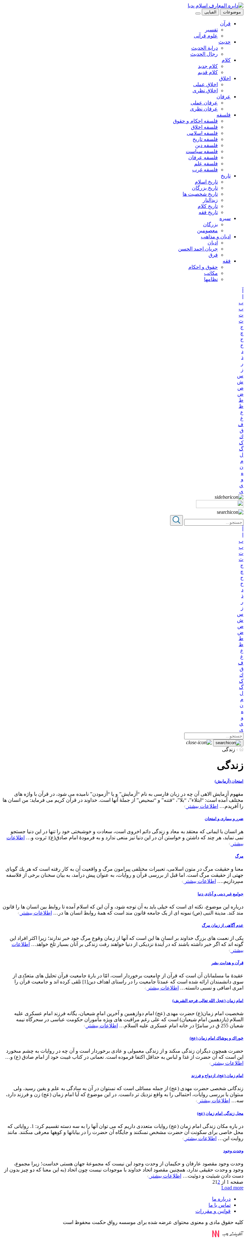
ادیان (213, 242)
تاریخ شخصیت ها (200, 194)
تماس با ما (220, 1205)
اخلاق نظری (205, 90)
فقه (227, 261)
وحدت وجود (233, 1150)
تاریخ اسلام (206, 182)
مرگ (239, 856)
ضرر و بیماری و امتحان (224, 818)
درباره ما (221, 1199)
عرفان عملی (204, 102)
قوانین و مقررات (213, 1211)
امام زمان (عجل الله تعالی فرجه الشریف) (207, 1000)
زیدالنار (210, 200)
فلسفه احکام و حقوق (195, 121)
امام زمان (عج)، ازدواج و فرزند (217, 1075)
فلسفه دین (206, 145)
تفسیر (211, 29)
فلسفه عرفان (203, 157)
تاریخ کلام (208, 206)
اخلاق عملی (205, 84)
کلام (226, 60)
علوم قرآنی (206, 35)
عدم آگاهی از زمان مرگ (222, 925)
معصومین (207, 230)
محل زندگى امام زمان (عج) (220, 1113)
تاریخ (226, 175)
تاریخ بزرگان (205, 188)
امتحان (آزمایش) (229, 781)
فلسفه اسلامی (202, 133)
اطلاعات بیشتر (201, 806)
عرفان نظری (204, 108)
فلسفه (224, 115)
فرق (213, 255)
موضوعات (232, 12)
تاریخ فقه (208, 212)
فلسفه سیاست (202, 151)
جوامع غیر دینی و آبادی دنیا (220, 894)
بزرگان (210, 224)
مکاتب (211, 273)
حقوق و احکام (203, 267)
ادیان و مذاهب (216, 236)
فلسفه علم (206, 163)
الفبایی (210, 12)
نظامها (211, 279)
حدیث (224, 42)
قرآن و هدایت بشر (227, 962)
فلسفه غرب (205, 169)
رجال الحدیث (204, 54)
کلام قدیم (208, 72)
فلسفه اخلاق (204, 127)
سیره (225, 218)
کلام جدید (208, 66)
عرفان (224, 96)
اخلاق (225, 78)
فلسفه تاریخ (205, 139)
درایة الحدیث (204, 48)
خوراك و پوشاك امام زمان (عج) (216, 1038)
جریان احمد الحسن (198, 248)
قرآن (225, 23)
